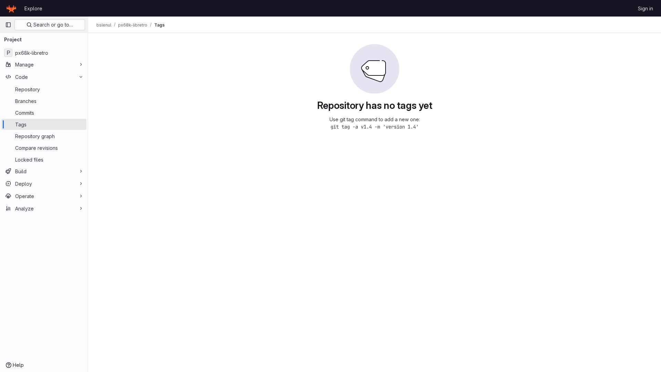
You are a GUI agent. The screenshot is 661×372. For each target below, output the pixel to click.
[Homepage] (11, 8)
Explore (33, 8)
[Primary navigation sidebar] (8, 24)
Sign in (645, 8)
